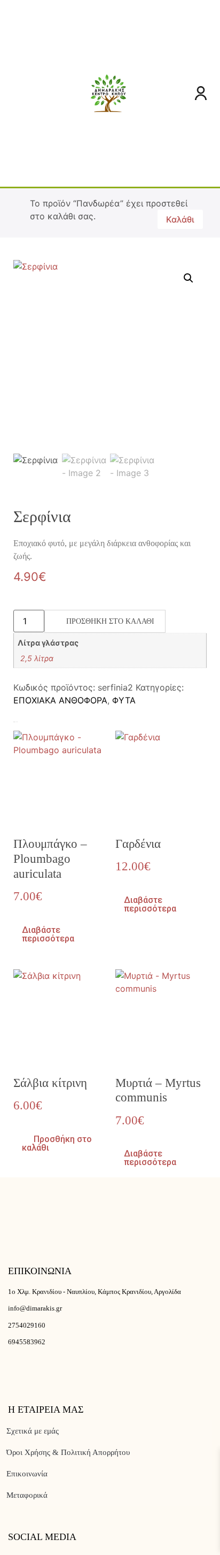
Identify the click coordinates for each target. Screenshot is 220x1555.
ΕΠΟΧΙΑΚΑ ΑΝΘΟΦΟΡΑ (60, 700)
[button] (14, 93)
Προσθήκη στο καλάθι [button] (57, 1143)
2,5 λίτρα (36, 658)
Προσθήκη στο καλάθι (110, 621)
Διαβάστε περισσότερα (48, 934)
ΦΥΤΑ (124, 700)
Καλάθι (180, 219)
